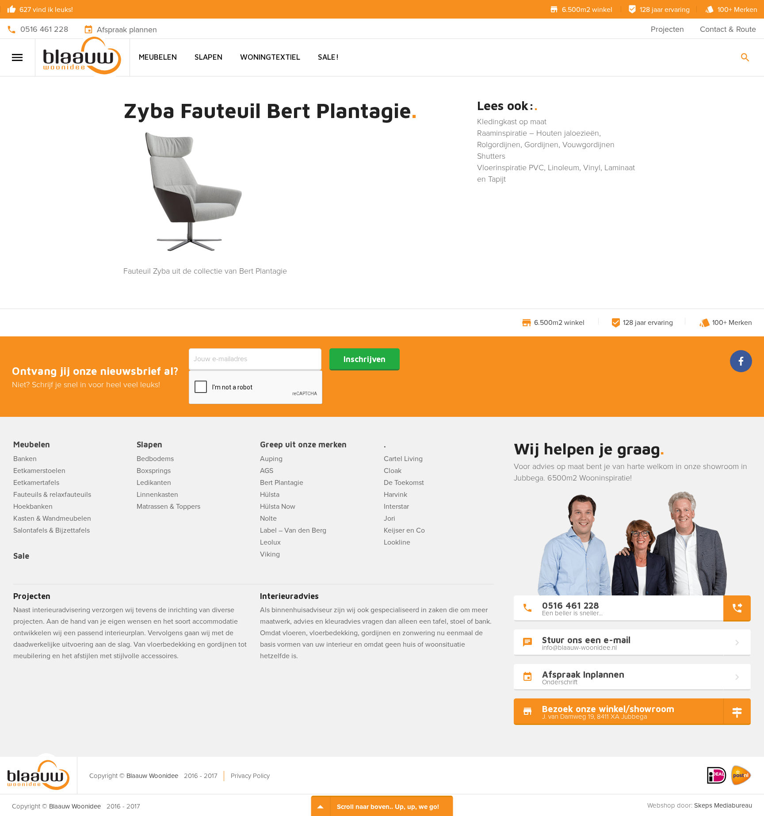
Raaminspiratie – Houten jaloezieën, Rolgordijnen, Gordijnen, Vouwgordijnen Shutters (546, 144)
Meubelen (158, 57)
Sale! (328, 57)
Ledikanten (154, 482)
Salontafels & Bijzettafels (51, 530)
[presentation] (256, 387)
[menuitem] (158, 57)
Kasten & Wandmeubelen (52, 518)
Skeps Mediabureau (723, 805)
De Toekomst (404, 482)
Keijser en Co (404, 530)
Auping (271, 458)
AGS (266, 470)
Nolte (268, 518)
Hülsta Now (277, 506)
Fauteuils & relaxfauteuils (52, 494)
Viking (270, 554)
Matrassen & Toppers (168, 506)
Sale (21, 556)
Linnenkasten (157, 494)
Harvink (395, 494)
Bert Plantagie (281, 482)
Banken (25, 458)
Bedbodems (155, 458)
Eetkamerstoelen (39, 470)
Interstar (396, 506)
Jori (389, 518)
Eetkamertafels (36, 482)
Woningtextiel (270, 57)
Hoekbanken (33, 506)
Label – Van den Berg (293, 530)
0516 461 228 (44, 29)
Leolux (270, 542)
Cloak (392, 470)
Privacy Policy (250, 776)
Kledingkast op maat (511, 121)
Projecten (667, 29)
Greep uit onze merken (303, 445)
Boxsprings (154, 470)
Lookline (397, 542)
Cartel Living (403, 458)
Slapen (208, 57)
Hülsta (269, 494)
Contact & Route (728, 29)
